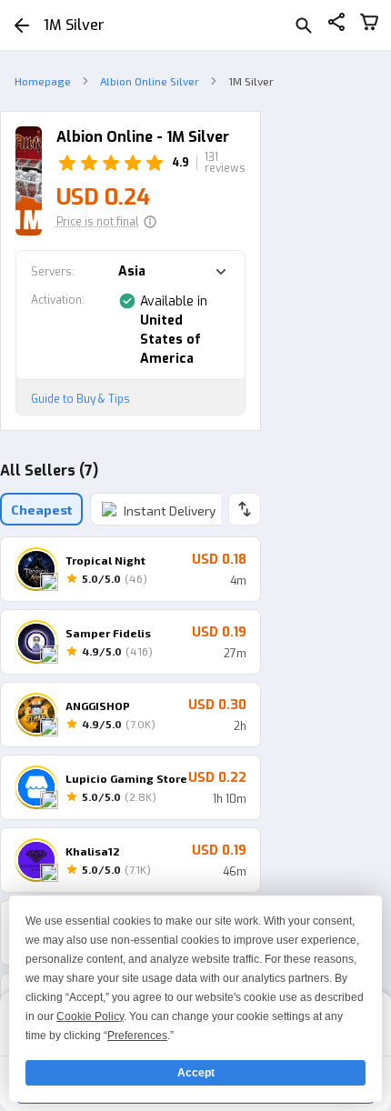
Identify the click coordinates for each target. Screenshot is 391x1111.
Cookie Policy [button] (90, 1016)
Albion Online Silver (149, 81)
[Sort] (244, 509)
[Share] (336, 25)
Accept (196, 1072)
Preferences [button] (137, 1035)
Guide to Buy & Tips (80, 399)
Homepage (43, 81)
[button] (106, 222)
